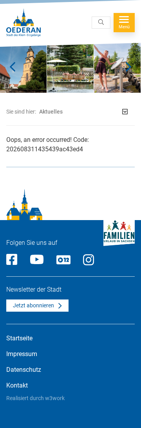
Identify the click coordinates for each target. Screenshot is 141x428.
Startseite (19, 338)
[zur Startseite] (23, 23)
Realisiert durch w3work (35, 398)
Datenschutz (23, 369)
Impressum (21, 354)
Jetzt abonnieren (33, 305)
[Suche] (101, 23)
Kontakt (17, 385)
